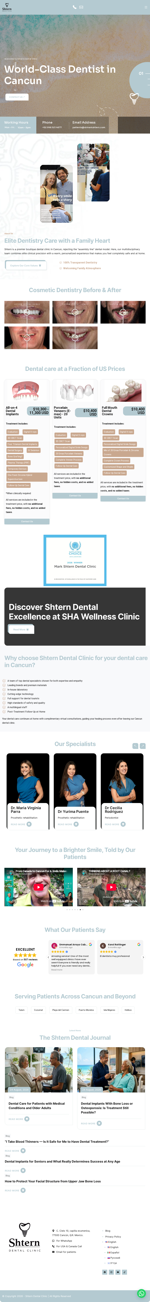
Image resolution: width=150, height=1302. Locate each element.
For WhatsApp (64, 1240)
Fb (15, 90)
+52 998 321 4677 (52, 127)
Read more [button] (56, 970)
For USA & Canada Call (69, 1246)
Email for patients (66, 1251)
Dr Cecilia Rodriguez (20, 809)
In (15, 94)
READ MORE (18, 824)
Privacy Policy (113, 1236)
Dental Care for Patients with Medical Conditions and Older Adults (37, 1106)
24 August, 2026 (19, 1089)
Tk (15, 99)
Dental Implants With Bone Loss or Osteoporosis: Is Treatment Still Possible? (107, 1108)
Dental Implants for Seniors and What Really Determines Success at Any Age (62, 1161)
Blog (11, 1097)
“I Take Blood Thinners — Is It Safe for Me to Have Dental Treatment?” (57, 1141)
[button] (5, 886)
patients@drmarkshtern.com (89, 127)
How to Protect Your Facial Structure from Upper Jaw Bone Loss (53, 1181)
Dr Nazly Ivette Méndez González (74, 801)
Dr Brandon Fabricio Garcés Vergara (119, 803)
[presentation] (135, 746)
